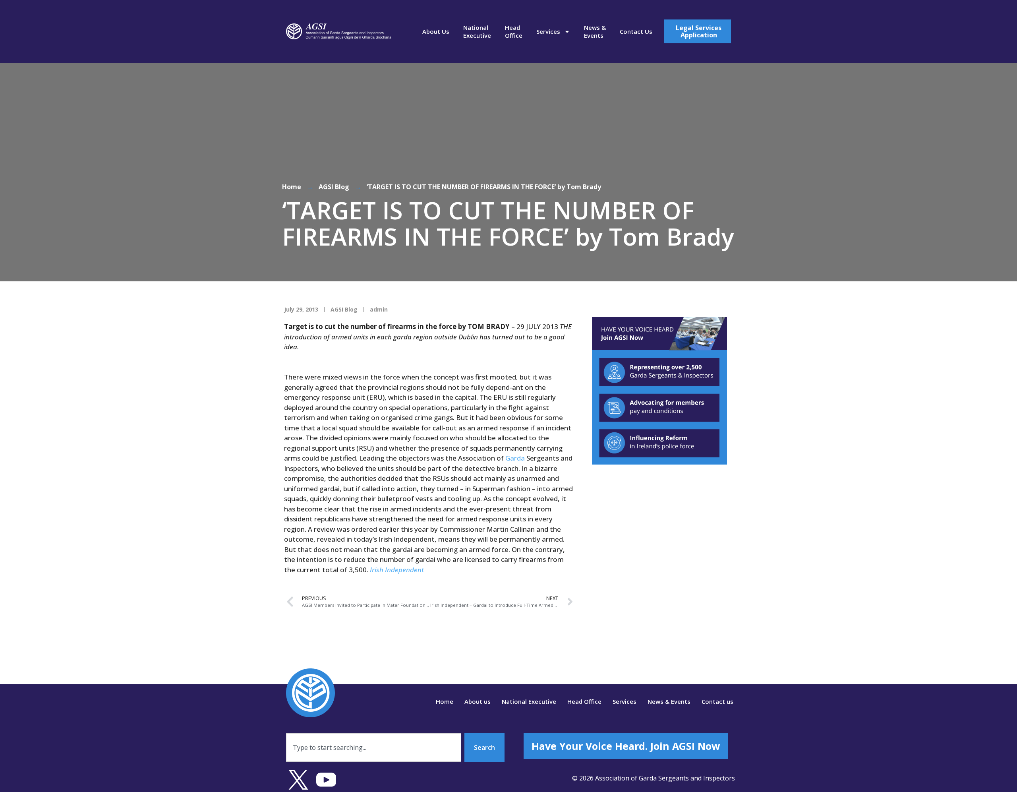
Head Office (513, 31)
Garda (515, 458)
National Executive (477, 31)
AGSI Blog (334, 186)
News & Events (595, 31)
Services (548, 31)
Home (291, 186)
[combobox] (373, 747)
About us (435, 31)
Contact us (636, 31)
